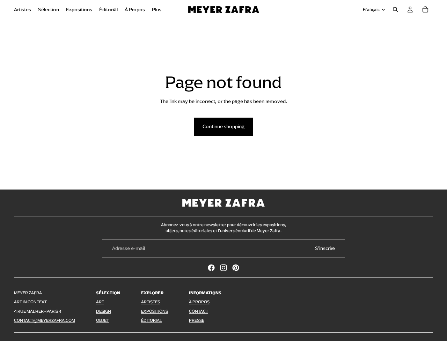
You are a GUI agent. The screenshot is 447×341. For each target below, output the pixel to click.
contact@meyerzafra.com (44, 320)
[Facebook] (211, 268)
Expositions (154, 311)
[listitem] (156, 9)
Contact (198, 311)
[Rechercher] (395, 9)
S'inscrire (325, 248)
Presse (196, 320)
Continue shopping (223, 126)
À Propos (199, 301)
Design (103, 311)
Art (100, 301)
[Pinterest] (236, 268)
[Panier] (425, 9)
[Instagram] (223, 268)
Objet (102, 320)
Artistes (150, 301)
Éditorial (151, 320)
